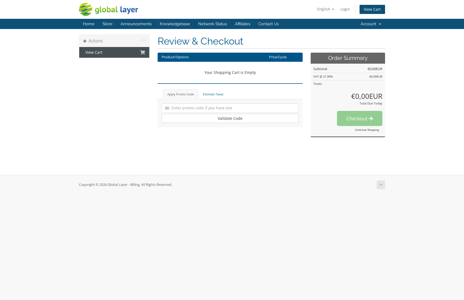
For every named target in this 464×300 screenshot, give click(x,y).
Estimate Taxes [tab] (213, 94)
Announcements (136, 23)
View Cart (372, 9)
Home (89, 23)
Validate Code (230, 118)
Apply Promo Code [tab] (180, 94)
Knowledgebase (175, 23)
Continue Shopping (367, 130)
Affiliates (242, 23)
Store (108, 23)
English (324, 9)
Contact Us (268, 23)
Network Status (212, 23)
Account (369, 23)
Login (345, 9)
